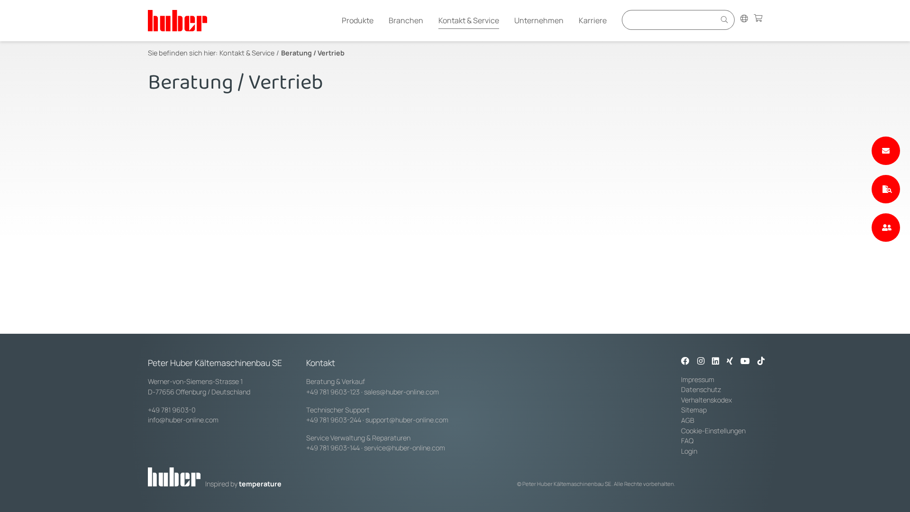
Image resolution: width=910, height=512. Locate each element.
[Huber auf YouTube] (745, 362)
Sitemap (694, 409)
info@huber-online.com (183, 419)
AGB (687, 420)
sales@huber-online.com (401, 391)
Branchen (406, 20)
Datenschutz (701, 389)
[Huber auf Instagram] (700, 362)
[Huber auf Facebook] (685, 362)
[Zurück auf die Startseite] (177, 21)
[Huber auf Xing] (730, 362)
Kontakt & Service (468, 20)
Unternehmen (539, 20)
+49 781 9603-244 (333, 419)
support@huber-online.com (406, 419)
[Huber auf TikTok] (760, 362)
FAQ (687, 440)
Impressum (697, 379)
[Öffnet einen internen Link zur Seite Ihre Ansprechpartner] (886, 227)
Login (689, 451)
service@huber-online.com (404, 447)
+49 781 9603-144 (333, 447)
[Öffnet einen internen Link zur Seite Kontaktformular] (886, 151)
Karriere (593, 20)
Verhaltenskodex (706, 399)
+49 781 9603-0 (172, 409)
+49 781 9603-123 (333, 391)
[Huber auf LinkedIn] (715, 362)
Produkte (357, 20)
